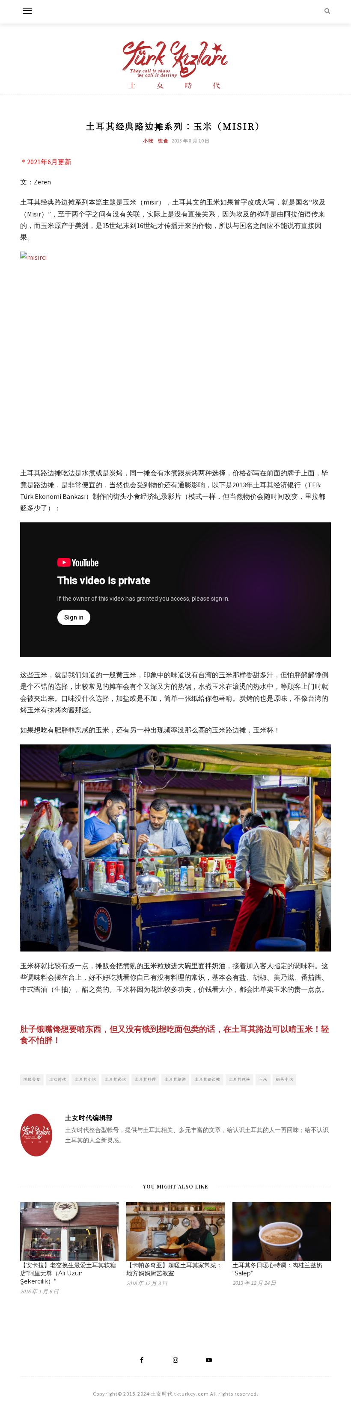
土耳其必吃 (115, 1079)
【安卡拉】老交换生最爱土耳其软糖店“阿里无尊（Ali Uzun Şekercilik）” (68, 1273)
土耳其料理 (145, 1079)
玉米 (263, 1079)
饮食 (163, 141)
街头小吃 (284, 1079)
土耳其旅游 (175, 1079)
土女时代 (57, 1079)
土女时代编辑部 (89, 1118)
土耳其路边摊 (207, 1079)
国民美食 (32, 1079)
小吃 (148, 141)
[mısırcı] (175, 355)
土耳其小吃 (85, 1079)
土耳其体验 (239, 1079)
